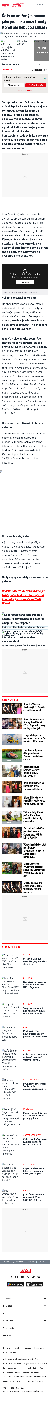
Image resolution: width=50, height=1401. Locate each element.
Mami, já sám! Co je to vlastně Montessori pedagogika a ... (35, 1115)
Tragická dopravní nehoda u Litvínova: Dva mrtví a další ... (34, 1011)
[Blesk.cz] (25, 1271)
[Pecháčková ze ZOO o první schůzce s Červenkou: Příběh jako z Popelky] (12, 832)
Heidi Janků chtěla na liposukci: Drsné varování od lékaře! (33, 786)
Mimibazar (28, 1109)
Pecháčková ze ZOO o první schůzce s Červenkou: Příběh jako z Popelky (33, 833)
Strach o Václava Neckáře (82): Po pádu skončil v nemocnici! (34, 707)
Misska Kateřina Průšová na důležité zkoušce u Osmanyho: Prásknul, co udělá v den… (34, 870)
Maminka (6, 1262)
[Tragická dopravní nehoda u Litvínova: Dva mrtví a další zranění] (12, 739)
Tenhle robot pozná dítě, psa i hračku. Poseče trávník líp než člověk (34, 754)
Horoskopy (30, 1262)
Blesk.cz (27, 954)
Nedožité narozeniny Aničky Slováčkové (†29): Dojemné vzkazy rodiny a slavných (34, 723)
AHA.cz (26, 1027)
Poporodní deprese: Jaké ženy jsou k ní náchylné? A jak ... (34, 1171)
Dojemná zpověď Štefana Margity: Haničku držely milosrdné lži (31, 771)
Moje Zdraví (29, 1164)
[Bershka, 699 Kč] (25, 44)
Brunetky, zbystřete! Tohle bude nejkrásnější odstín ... (35, 1086)
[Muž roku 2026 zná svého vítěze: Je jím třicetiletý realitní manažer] (12, 887)
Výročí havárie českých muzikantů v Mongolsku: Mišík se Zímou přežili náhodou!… (34, 850)
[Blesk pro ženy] (13, 6)
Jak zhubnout (18, 1262)
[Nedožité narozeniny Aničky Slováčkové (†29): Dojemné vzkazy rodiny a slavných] (12, 723)
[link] (11, 1277)
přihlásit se (40, 4)
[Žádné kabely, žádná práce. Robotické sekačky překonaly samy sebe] (12, 816)
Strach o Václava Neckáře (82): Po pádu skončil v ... (35, 961)
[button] (16, 1285)
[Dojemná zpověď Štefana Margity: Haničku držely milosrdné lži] (12, 771)
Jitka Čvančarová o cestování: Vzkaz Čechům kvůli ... (33, 1197)
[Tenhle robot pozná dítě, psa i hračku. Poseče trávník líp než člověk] (12, 755)
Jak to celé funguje (25, 90)
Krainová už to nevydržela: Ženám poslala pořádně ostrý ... (35, 1035)
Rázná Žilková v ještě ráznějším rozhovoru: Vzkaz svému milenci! (34, 800)
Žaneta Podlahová (10, 64)
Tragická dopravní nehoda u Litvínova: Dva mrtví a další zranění (34, 738)
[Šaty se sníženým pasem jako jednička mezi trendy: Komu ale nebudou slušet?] (25, 36)
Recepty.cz (28, 1050)
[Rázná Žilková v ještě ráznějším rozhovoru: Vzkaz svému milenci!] (12, 801)
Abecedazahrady (32, 1135)
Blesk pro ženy (31, 1079)
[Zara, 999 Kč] (41, 41)
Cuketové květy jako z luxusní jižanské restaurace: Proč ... (35, 1142)
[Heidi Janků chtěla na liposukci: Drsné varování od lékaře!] (12, 787)
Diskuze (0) (7, 69)
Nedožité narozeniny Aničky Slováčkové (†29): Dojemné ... (34, 984)
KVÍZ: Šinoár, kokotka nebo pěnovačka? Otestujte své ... (35, 1057)
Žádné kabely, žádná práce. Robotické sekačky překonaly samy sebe (33, 816)
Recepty (42, 1262)
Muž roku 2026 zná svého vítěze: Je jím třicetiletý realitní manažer (32, 887)
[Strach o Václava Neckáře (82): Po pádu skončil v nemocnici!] (12, 708)
